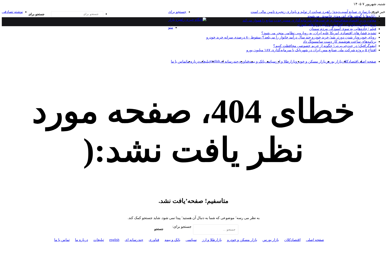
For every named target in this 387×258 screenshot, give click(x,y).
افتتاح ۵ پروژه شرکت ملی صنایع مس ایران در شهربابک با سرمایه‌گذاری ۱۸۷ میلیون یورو (311, 50)
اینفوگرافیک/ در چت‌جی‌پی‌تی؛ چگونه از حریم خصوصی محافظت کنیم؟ (324, 46)
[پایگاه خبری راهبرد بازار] (187, 19)
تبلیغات (204, 61)
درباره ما (192, 61)
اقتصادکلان (350, 61)
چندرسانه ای (229, 61)
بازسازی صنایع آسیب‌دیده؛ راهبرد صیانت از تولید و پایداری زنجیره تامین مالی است (311, 12)
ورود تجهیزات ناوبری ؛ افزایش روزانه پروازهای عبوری (336, 24)
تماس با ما (178, 61)
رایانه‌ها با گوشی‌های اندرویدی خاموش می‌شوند (341, 16)
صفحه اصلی (367, 61)
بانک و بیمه (257, 61)
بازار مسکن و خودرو (310, 61)
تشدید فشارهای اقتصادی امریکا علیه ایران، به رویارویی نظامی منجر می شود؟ (318, 33)
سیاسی (270, 61)
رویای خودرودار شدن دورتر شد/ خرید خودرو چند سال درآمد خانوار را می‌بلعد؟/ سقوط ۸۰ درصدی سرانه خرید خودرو (291, 37)
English (215, 61)
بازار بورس (333, 61)
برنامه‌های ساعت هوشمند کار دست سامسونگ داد (339, 41)
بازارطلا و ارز (285, 61)
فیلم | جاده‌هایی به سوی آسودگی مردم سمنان (342, 29)
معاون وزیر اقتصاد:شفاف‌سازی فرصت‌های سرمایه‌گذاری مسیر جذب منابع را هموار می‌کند (309, 20)
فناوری (244, 61)
